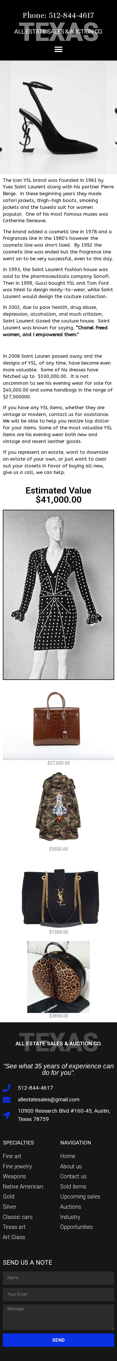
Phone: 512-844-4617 (58, 15)
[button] (58, 49)
